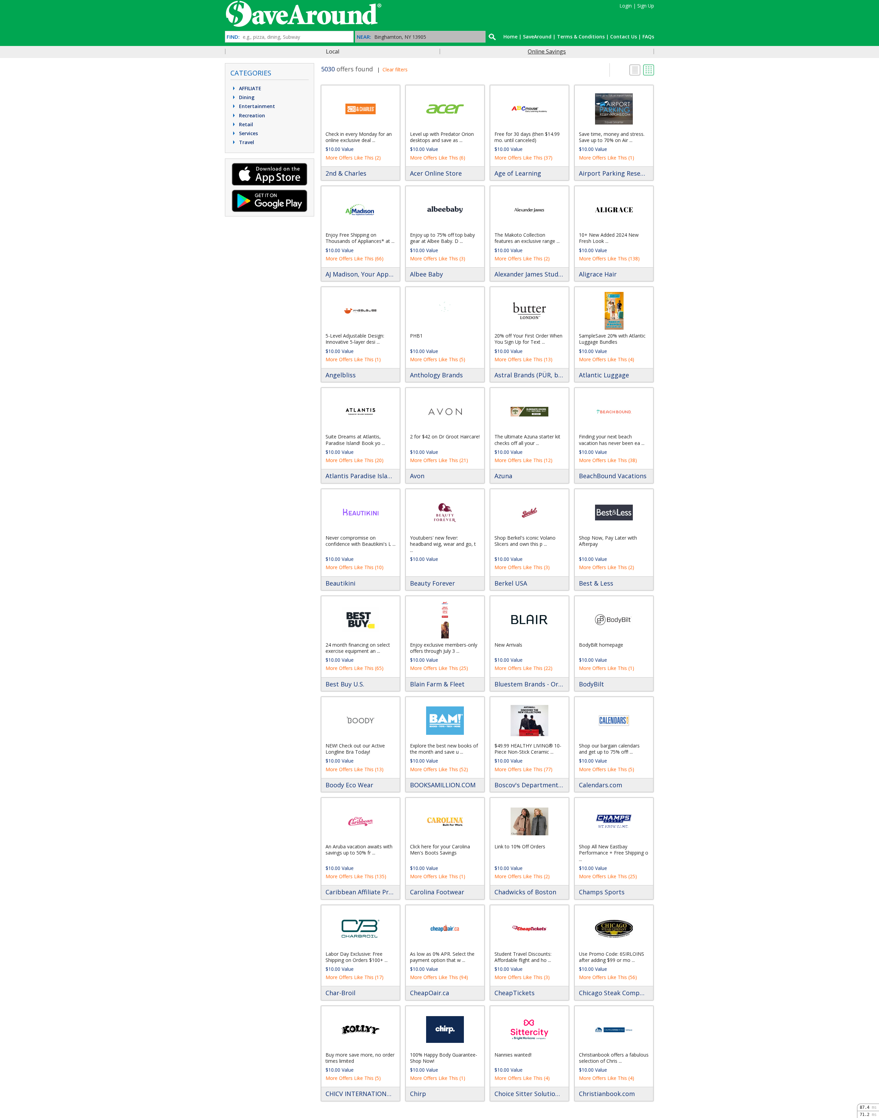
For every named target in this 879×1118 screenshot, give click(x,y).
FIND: (233, 36)
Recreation (251, 115)
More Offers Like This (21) (439, 460)
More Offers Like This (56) (608, 977)
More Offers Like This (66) (355, 258)
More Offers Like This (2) (353, 157)
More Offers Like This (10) (355, 567)
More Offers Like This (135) (356, 876)
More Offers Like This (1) (606, 157)
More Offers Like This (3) (437, 258)
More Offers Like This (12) (523, 460)
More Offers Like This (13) (523, 359)
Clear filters (395, 69)
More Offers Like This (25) (439, 668)
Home (510, 36)
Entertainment (256, 106)
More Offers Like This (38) (608, 460)
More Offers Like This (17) (355, 977)
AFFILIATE (249, 88)
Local (332, 51)
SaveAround (537, 36)
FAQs (648, 36)
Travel (246, 142)
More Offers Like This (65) (355, 668)
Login (625, 5)
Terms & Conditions (581, 36)
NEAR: (364, 36)
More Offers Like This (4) (606, 359)
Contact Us (623, 36)
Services (248, 133)
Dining (246, 97)
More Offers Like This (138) (609, 258)
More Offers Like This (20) (355, 460)
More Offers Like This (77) (523, 769)
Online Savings (547, 51)
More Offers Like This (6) (437, 157)
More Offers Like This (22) (523, 668)
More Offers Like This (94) (439, 977)
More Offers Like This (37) (523, 157)
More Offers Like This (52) (439, 769)
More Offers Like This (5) (437, 359)
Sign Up (645, 5)
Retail (245, 124)
